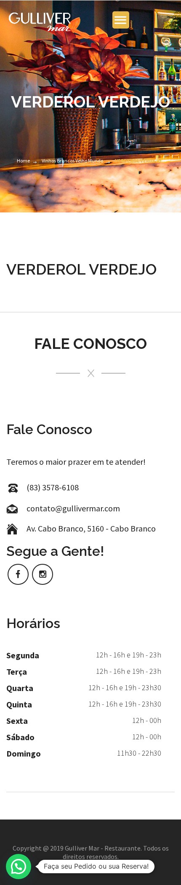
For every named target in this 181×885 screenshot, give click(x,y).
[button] (18, 866)
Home (23, 160)
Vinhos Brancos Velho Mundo (72, 160)
